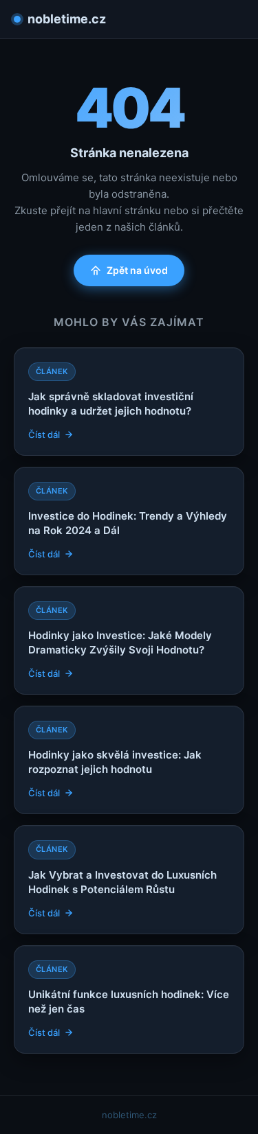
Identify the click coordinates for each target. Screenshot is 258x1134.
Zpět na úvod (137, 270)
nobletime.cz (67, 19)
